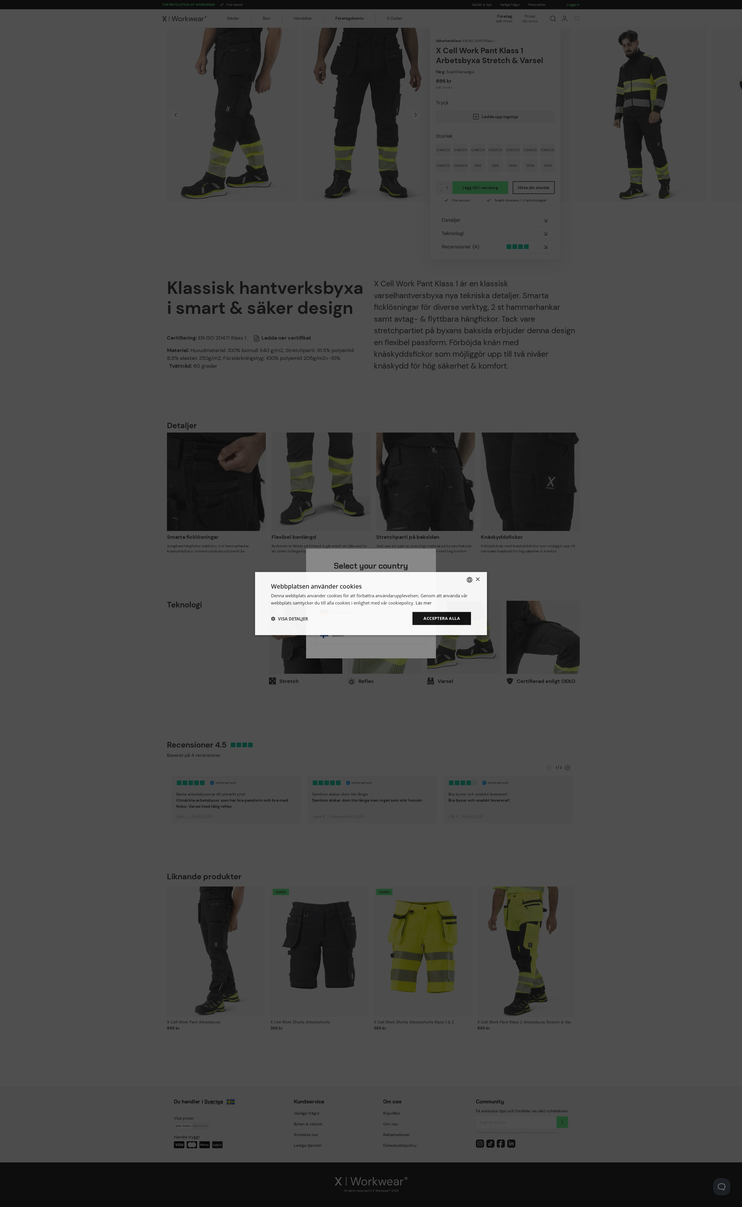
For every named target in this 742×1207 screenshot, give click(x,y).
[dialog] (371, 603)
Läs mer (424, 602)
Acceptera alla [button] (441, 618)
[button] (289, 618)
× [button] (477, 579)
